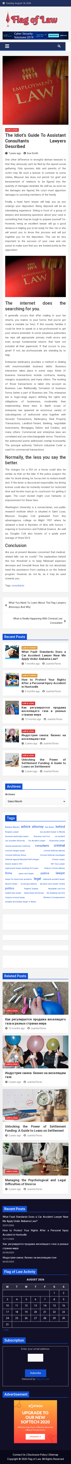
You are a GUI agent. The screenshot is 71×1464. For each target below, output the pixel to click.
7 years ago (14, 153)
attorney (38, 827)
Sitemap (53, 1454)
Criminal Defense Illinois (15, 855)
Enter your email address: (35, 1364)
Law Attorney (29, 648)
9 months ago (32, 691)
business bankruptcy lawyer (17, 836)
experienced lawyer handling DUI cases (21, 868)
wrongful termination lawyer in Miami (20, 902)
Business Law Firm (42, 836)
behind (60, 827)
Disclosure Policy (37, 1454)
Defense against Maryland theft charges (22, 859)
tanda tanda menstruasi (34, 893)
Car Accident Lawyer (36, 841)
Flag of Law (42, 1379)
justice (45, 873)
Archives (10, 794)
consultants (18, 585)
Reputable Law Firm (56, 889)
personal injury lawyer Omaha (52, 884)
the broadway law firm (56, 893)
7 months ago (32, 663)
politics (9, 888)
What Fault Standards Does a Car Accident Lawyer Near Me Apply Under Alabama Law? (44, 655)
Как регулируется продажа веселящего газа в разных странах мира (44, 711)
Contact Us (19, 1454)
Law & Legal (12, 130)
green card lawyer (26, 873)
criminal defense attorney (54, 851)
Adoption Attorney (12, 827)
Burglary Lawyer (12, 832)
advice (25, 827)
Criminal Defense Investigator (52, 855)
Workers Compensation (54, 897)
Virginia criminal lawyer (15, 897)
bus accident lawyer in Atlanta (52, 832)
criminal (59, 846)
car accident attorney (15, 840)
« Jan (6, 1329)
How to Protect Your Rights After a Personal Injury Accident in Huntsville (44, 683)
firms (8, 873)
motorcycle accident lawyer (54, 879)
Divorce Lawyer (58, 859)
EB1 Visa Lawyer (58, 864)
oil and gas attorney (29, 884)
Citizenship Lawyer (57, 841)
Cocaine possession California (17, 846)
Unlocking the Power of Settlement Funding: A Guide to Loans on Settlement (44, 763)
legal (37, 879)
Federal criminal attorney (54, 868)
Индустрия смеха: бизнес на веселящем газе (44, 736)
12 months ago (33, 719)
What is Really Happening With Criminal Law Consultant (37, 621)
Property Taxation (31, 889)
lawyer (60, 873)
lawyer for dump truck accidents (18, 879)
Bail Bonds (49, 827)
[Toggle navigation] (7, 46)
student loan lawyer (13, 893)
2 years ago (31, 743)
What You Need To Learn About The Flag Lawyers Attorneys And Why (37, 605)
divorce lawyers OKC (13, 864)
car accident (60, 836)
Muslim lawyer (11, 884)
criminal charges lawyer (15, 851)
